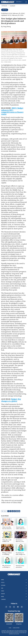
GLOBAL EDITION (16, 627)
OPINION (4, 6)
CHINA (10, 627)
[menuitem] (18, 2)
